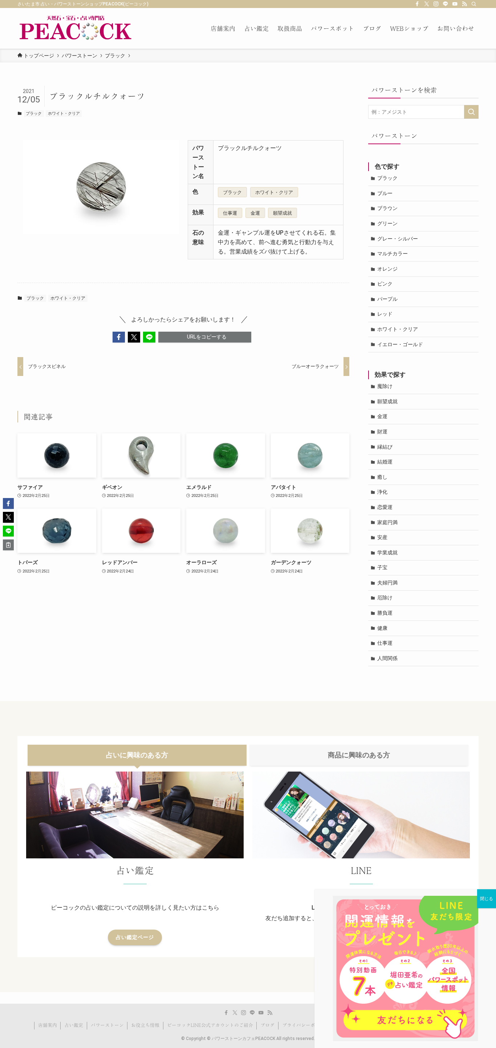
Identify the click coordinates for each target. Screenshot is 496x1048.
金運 (255, 213)
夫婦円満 (387, 583)
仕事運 (230, 213)
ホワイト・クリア (64, 113)
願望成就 (282, 213)
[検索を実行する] (471, 112)
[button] (119, 337)
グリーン (387, 223)
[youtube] (455, 4)
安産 (382, 537)
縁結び (385, 447)
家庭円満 (387, 522)
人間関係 (387, 658)
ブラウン (387, 208)
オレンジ (387, 269)
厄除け (385, 597)
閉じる (486, 898)
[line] (445, 4)
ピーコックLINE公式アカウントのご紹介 (210, 1025)
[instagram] (436, 4)
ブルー (385, 193)
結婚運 (385, 462)
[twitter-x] (426, 4)
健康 (382, 628)
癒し (382, 477)
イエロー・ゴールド (400, 344)
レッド (385, 314)
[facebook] (417, 4)
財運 (382, 431)
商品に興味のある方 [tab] (359, 755)
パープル (387, 299)
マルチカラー (392, 253)
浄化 (382, 492)
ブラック (34, 113)
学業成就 (387, 552)
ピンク (385, 284)
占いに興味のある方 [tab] (137, 755)
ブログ (267, 1025)
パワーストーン (107, 1025)
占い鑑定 (73, 1025)
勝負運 (385, 613)
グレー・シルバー (397, 239)
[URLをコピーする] (8, 544)
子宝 (382, 567)
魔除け (385, 386)
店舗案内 (47, 1025)
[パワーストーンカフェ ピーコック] (75, 28)
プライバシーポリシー (305, 1025)
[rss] (464, 4)
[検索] (474, 4)
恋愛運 (385, 507)
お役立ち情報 (145, 1025)
